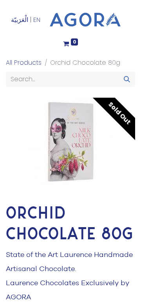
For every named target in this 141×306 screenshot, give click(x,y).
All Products (24, 62)
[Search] (127, 79)
